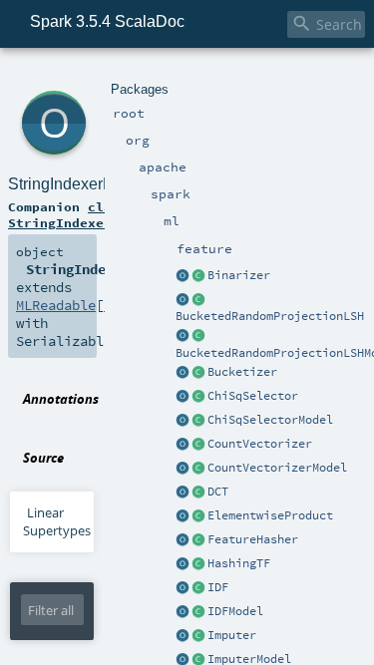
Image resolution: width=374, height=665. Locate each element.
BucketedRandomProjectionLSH (270, 316)
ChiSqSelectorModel (270, 420)
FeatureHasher (252, 539)
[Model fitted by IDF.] (198, 612)
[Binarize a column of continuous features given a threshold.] (198, 276)
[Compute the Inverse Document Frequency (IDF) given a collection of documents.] (198, 588)
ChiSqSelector (252, 396)
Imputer (231, 635)
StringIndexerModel (77, 183)
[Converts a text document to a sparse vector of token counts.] (198, 469)
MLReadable (56, 305)
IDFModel (235, 611)
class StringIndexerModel (80, 214)
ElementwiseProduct (270, 515)
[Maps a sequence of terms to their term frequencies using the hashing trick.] (198, 564)
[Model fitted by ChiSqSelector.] (198, 421)
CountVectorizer (259, 444)
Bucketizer (242, 372)
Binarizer (238, 275)
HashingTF (238, 563)
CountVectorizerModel (277, 468)
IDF (217, 587)
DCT (217, 492)
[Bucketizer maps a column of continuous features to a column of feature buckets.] (198, 373)
